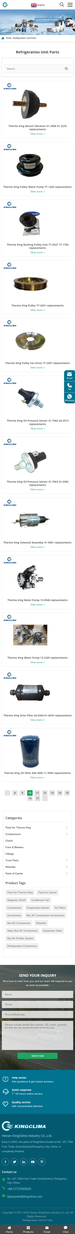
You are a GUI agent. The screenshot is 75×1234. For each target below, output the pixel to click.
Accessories (14, 915)
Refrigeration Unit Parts (24, 38)
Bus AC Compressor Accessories (45, 915)
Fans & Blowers (14, 847)
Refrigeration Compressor (22, 945)
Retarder (10, 866)
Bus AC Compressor (19, 923)
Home (9, 38)
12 (44, 793)
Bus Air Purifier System (20, 938)
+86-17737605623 (19, 1188)
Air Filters (60, 907)
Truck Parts (12, 860)
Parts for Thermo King (18, 827)
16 (30, 798)
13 (52, 793)
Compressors (13, 834)
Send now (37, 1055)
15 (67, 793)
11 (37, 793)
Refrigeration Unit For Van (38, 1220)
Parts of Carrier (14, 873)
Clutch (9, 840)
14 (59, 793)
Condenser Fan (40, 900)
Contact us (9, 1172)
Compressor (14, 907)
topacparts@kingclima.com (24, 1196)
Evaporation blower (38, 907)
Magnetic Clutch (16, 900)
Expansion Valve (52, 930)
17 (37, 798)
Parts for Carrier (47, 892)
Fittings (9, 853)
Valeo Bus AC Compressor (22, 930)
